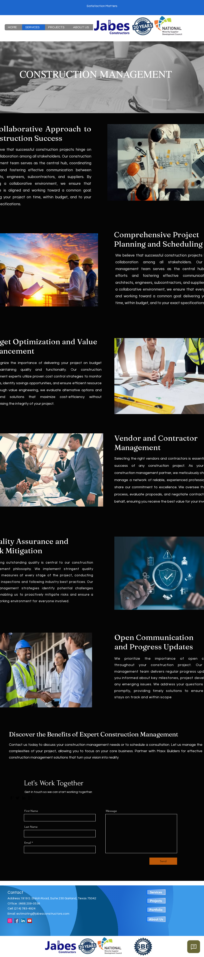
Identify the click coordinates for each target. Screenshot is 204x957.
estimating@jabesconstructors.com (42, 913)
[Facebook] (11, 798)
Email (27, 842)
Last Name (31, 826)
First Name (31, 810)
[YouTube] (29, 920)
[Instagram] (29, 798)
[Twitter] (17, 798)
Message (111, 810)
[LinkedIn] (23, 798)
